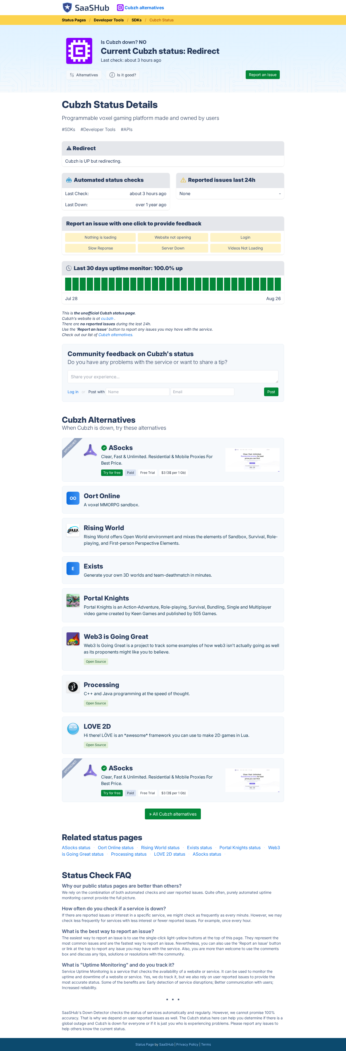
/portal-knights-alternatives (94, 592)
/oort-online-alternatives (91, 489)
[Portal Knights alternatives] (72, 600)
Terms (206, 1044)
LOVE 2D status (169, 854)
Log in (73, 391)
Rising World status (160, 847)
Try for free (112, 473)
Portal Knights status (240, 847)
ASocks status (76, 847)
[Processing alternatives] (72, 687)
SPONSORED (70, 446)
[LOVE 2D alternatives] (72, 728)
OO (73, 498)
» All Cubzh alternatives (173, 814)
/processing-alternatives (91, 678)
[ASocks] (90, 450)
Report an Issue (263, 74)
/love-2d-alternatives (87, 720)
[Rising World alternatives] (72, 530)
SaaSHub (166, 1044)
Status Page (144, 1044)
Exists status (199, 847)
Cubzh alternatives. (115, 334)
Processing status (129, 854)
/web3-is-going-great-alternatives (101, 630)
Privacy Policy (187, 1044)
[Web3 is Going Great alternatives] (72, 638)
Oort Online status (116, 847)
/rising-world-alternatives (92, 521)
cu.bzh (107, 318)
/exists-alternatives (85, 560)
